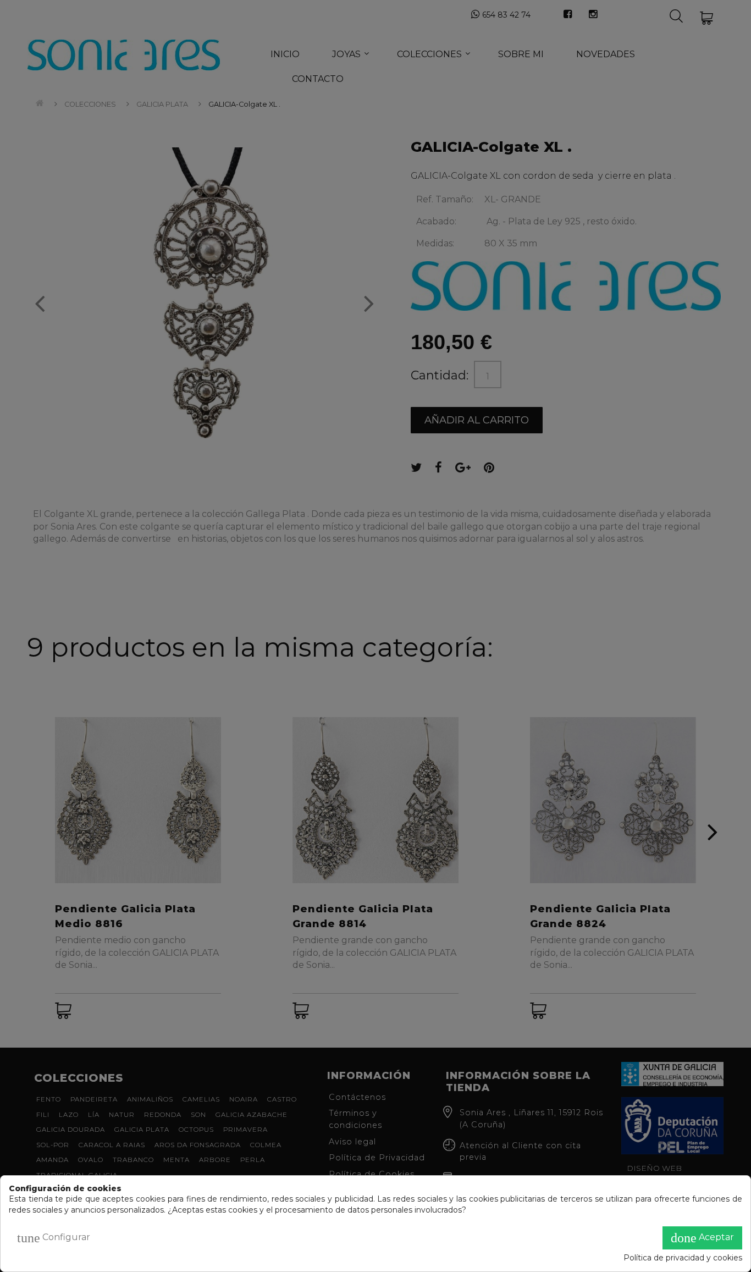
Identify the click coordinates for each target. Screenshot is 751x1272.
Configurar (53, 1238)
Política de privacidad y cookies (682, 1258)
